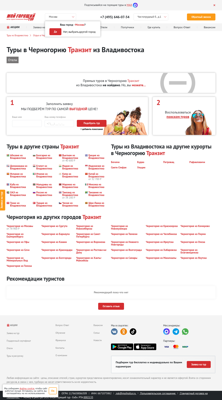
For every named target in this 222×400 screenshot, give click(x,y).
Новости (97, 340)
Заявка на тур (13, 333)
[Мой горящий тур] (21, 17)
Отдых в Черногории (43, 35)
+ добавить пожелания (91, 129)
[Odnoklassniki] (123, 331)
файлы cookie (27, 388)
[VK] (114, 331)
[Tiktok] (133, 331)
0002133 (88, 397)
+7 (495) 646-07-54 (114, 17)
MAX (129, 5)
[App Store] (145, 347)
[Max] (135, 5)
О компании (61, 355)
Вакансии (98, 325)
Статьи (96, 332)
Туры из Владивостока (17, 35)
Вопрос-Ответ (62, 325)
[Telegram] (176, 331)
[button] (18, 158)
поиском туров (177, 116)
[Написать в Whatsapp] (185, 331)
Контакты (60, 347)
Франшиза (61, 340)
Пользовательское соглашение (157, 393)
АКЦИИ (14, 325)
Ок (52, 391)
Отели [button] (12, 60)
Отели (10, 348)
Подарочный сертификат (19, 340)
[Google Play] (122, 347)
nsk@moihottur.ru (125, 393)
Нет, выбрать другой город (79, 31)
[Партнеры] (189, 347)
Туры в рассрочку (15, 355)
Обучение (60, 332)
